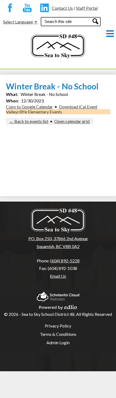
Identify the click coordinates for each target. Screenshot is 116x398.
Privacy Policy (58, 325)
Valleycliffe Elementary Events (34, 111)
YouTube (25, 7)
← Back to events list (28, 121)
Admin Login (58, 342)
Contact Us (62, 8)
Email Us (58, 276)
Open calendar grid (72, 121)
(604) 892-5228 (65, 260)
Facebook (8, 7)
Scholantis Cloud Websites (58, 295)
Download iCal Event (78, 106)
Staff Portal (87, 8)
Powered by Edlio (58, 305)
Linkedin (43, 7)
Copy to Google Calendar (29, 106)
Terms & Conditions (58, 334)
